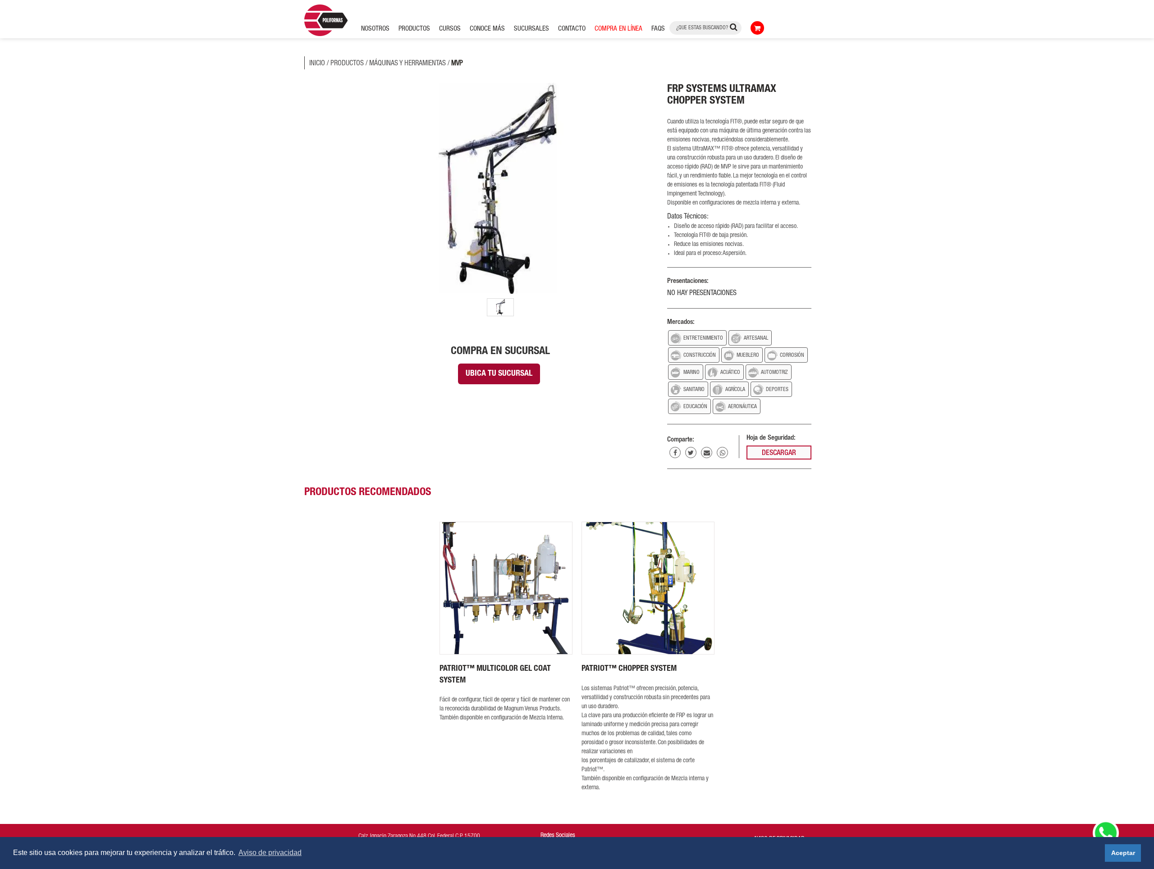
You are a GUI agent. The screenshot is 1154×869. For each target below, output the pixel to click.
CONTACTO (572, 29)
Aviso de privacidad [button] (270, 852)
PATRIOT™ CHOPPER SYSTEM (629, 669)
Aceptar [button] (1123, 852)
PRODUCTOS (347, 64)
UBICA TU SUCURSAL (499, 374)
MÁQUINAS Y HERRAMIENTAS (407, 64)
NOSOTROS (375, 29)
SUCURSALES (531, 29)
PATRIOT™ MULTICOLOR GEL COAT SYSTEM (495, 675)
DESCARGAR (779, 453)
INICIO (317, 64)
